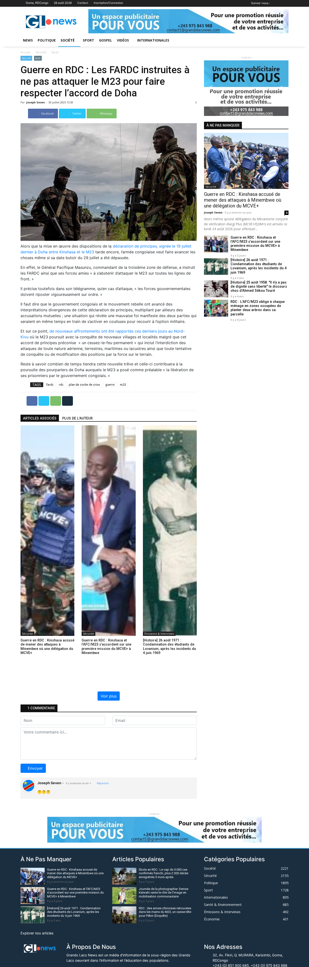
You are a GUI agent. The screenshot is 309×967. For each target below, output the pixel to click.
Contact (82, 3)
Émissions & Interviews (159, 633)
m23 (123, 385)
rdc (61, 385)
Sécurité (40, 52)
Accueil (25, 52)
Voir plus (109, 696)
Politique (47, 40)
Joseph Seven (36, 102)
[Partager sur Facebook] (32, 400)
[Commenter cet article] (67, 400)
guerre (110, 385)
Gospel (105, 40)
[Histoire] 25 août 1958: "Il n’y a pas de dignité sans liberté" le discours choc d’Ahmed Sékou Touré (259, 286)
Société (68, 40)
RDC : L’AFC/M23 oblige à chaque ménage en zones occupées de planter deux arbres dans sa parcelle (258, 308)
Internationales (153, 40)
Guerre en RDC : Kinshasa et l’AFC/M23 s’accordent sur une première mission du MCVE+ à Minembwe (255, 243)
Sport (88, 40)
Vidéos (123, 40)
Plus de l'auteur (77, 418)
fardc (55, 52)
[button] (103, 21)
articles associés (39, 418)
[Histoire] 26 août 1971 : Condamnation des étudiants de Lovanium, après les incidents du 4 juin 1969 (259, 266)
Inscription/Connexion (108, 3)
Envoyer (35, 768)
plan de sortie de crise (84, 385)
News (28, 40)
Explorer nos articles (37, 933)
